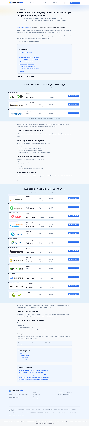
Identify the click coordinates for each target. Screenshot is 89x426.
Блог (67, 2)
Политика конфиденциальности (65, 392)
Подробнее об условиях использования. (45, 423)
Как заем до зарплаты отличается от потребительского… (33, 370)
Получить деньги (75, 2)
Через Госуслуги (33, 2)
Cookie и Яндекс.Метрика (64, 394)
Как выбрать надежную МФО (27, 64)
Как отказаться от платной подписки (29, 59)
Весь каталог (59, 2)
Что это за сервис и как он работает (29, 55)
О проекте (60, 396)
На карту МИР (52, 2)
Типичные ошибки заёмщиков (27, 66)
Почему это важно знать (26, 52)
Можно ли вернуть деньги (26, 61)
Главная (18, 27)
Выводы (22, 71)
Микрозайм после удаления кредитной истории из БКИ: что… (34, 375)
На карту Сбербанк (43, 2)
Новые (27, 2)
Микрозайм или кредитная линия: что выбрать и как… (32, 372)
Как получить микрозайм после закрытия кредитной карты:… (34, 377)
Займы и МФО (28, 27)
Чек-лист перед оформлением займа (29, 68)
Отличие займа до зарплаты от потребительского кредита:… (34, 379)
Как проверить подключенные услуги (29, 57)
